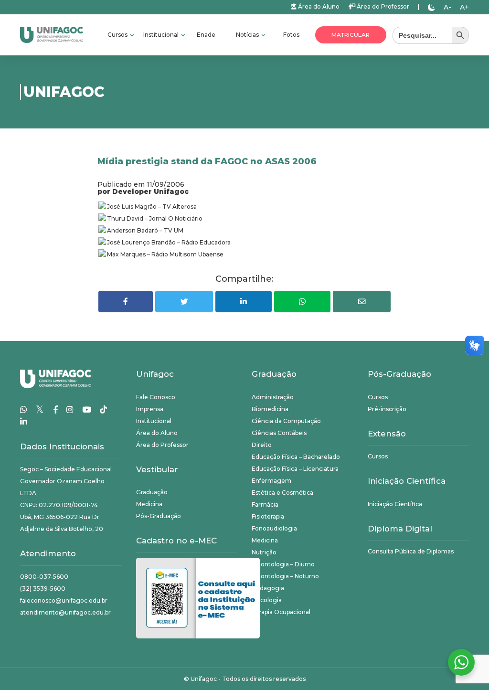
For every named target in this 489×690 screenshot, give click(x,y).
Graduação (152, 492)
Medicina (149, 504)
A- (447, 7)
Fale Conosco (155, 397)
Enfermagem (271, 480)
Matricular (350, 35)
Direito (262, 444)
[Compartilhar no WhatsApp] (302, 301)
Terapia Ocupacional (281, 612)
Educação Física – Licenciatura (295, 468)
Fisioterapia (268, 516)
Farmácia (265, 504)
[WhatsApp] (23, 409)
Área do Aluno (318, 6)
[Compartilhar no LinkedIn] (243, 301)
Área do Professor (382, 6)
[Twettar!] (184, 301)
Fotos (291, 34)
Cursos (118, 34)
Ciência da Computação (286, 421)
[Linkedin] (23, 421)
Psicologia (267, 600)
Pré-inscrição (387, 409)
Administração (273, 397)
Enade (206, 34)
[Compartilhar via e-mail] (361, 301)
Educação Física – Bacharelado (296, 456)
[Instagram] (70, 409)
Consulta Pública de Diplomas (411, 551)
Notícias (248, 34)
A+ (464, 7)
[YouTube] (86, 409)
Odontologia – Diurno (283, 564)
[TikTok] (103, 409)
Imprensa (149, 409)
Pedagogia (268, 588)
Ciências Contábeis (279, 432)
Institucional (161, 34)
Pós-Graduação (158, 516)
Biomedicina (270, 409)
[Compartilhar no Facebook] (125, 301)
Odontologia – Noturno (285, 576)
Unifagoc (204, 678)
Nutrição (264, 552)
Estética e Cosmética (282, 492)
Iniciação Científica (395, 504)
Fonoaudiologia (274, 528)
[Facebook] (55, 409)
